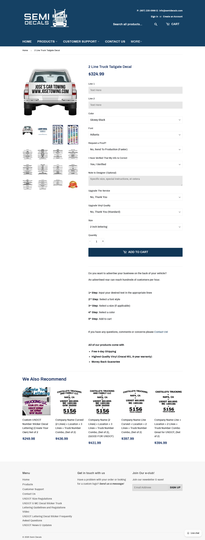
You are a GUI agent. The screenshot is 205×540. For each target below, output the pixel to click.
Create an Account (173, 16)
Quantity (92, 235)
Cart (175, 24)
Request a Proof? (97, 143)
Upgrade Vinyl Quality (99, 205)
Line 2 (91, 98)
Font (90, 128)
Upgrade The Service (99, 191)
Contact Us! (161, 332)
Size (90, 220)
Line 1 (91, 84)
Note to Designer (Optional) (102, 173)
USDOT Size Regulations (37, 498)
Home (27, 41)
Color (91, 113)
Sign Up (175, 487)
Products (46, 41)
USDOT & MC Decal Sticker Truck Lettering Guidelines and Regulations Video (43, 507)
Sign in (154, 16)
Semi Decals (36, 537)
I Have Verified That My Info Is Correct (107, 158)
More (135, 41)
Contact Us (115, 41)
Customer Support (80, 41)
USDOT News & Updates (37, 525)
